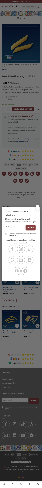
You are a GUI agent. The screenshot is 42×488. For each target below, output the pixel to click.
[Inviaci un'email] (21, 260)
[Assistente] (38, 484)
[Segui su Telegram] (25, 271)
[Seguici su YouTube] (17, 271)
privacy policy (12, 235)
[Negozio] (12, 484)
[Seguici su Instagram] (21, 249)
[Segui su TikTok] (29, 249)
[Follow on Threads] (12, 260)
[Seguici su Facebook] (12, 249)
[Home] (4, 484)
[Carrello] (21, 484)
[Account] (29, 484)
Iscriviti (30, 227)
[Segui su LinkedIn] (29, 260)
